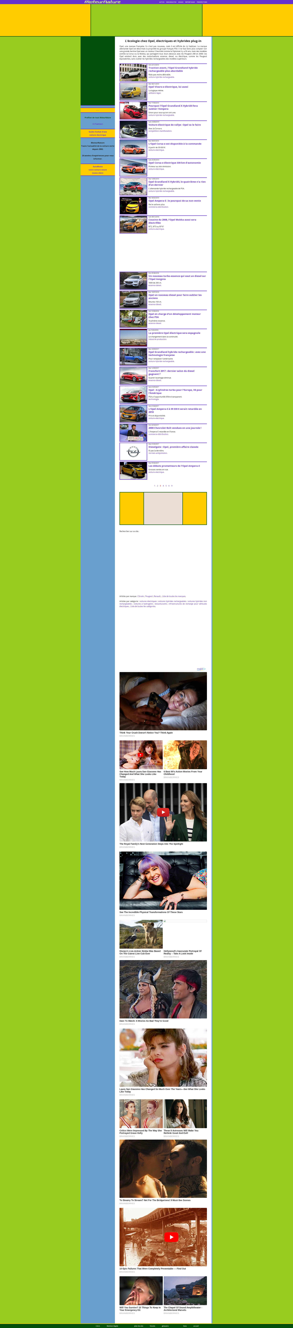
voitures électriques (148, 601)
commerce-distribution (158, 207)
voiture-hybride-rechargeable (161, 77)
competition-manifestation (160, 131)
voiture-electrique (156, 150)
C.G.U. (98, 1326)
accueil (196, 1326)
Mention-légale (112, 1326)
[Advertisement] (146, 20)
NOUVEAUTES (171, 2)
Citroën (141, 596)
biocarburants (161, 604)
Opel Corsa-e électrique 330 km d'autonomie (175, 162)
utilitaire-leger (155, 93)
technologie (154, 399)
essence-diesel (155, 285)
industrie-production (157, 339)
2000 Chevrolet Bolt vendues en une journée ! (175, 427)
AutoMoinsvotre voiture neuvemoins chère (98, 169)
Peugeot (149, 596)
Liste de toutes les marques (174, 596)
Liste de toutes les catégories (142, 606)
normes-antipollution (158, 453)
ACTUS (161, 2)
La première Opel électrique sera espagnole (174, 332)
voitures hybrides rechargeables (172, 601)
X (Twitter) (98, 124)
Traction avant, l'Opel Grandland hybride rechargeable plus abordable (173, 69)
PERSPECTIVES (202, 2)
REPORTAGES (190, 2)
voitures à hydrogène (143, 604)
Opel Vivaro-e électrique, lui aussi (168, 86)
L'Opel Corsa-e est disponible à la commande (175, 143)
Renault (157, 596)
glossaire (165, 1326)
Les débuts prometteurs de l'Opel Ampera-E (174, 465)
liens (185, 1326)
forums (152, 1326)
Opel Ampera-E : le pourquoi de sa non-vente (175, 200)
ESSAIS (180, 2)
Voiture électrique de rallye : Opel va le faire (175, 124)
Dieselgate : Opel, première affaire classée (173, 446)
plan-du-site (138, 1326)
